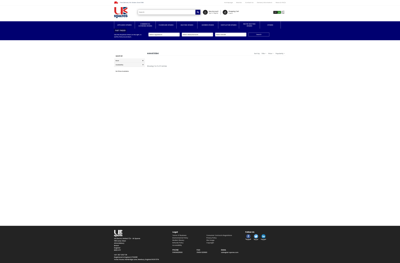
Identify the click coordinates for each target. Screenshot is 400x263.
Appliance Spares (124, 25)
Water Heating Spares (249, 25)
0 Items (231, 13)
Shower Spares (208, 25)
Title (263, 53)
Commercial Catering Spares (145, 25)
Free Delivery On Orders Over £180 (132, 2)
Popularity (279, 53)
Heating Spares (187, 25)
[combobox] (164, 34)
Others (270, 25)
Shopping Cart (234, 11)
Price (270, 53)
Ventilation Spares (229, 25)
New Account (213, 11)
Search (258, 34)
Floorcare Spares (166, 25)
